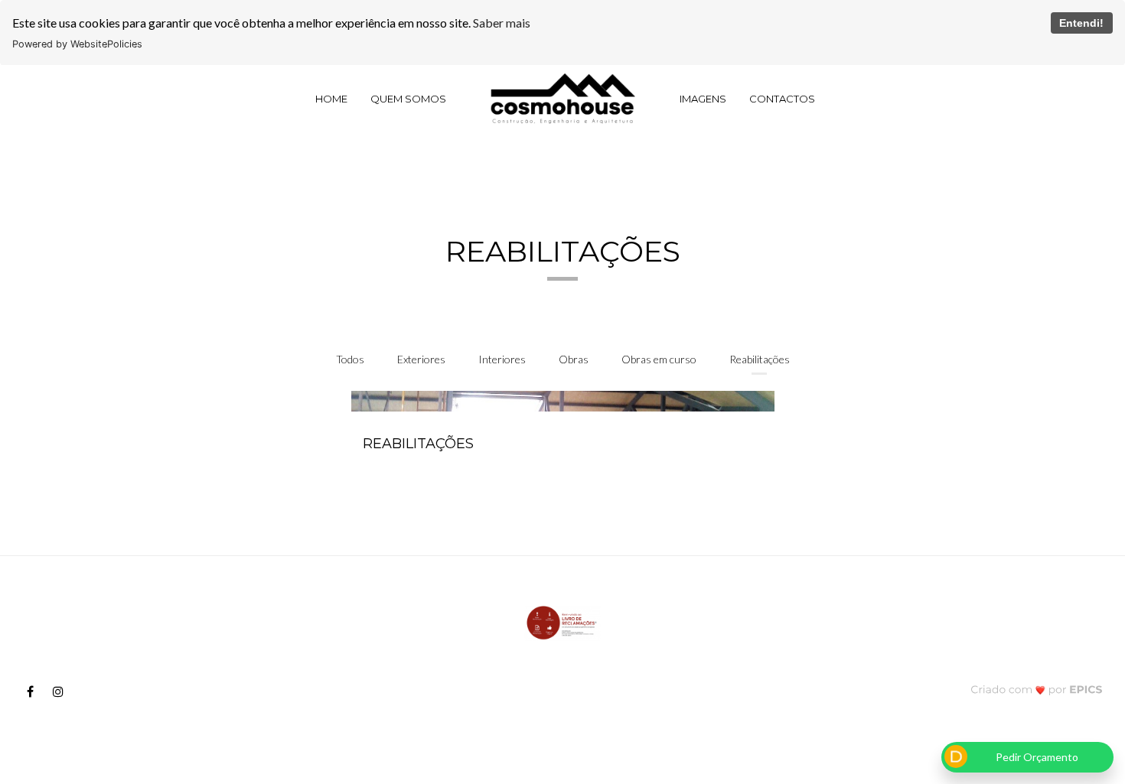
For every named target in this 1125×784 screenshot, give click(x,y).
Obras (574, 359)
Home (331, 99)
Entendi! (1081, 23)
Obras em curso (658, 359)
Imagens (703, 99)
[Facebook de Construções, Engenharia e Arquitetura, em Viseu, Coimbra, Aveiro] (36, 691)
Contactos (782, 99)
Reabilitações (759, 359)
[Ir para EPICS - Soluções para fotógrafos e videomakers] (1036, 688)
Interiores (502, 359)
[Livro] (562, 622)
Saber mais (501, 22)
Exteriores (421, 359)
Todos (350, 359)
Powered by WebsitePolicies (77, 44)
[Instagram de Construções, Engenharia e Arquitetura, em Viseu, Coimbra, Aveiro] (64, 691)
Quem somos (408, 99)
